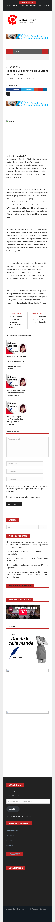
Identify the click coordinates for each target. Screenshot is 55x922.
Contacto (9, 840)
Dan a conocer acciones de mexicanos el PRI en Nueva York (15, 322)
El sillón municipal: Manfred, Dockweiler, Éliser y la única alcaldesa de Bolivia (16, 420)
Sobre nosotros (12, 830)
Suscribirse (13, 809)
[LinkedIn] (45, 89)
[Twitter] (32, 8)
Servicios (9, 846)
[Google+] (36, 89)
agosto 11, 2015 (24, 78)
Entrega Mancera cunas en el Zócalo (39, 319)
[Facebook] (19, 8)
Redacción (12, 78)
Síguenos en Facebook (20, 585)
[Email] (8, 94)
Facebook (14, 853)
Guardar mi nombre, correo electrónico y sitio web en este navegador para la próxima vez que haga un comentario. (26, 488)
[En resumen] (22, 19)
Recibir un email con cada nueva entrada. (24, 497)
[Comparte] (26, 8)
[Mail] (22, 8)
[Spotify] (29, 8)
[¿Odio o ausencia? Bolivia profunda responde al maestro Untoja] (17, 381)
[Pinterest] (40, 89)
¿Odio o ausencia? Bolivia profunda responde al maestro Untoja (16, 392)
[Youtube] (36, 8)
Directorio (10, 835)
